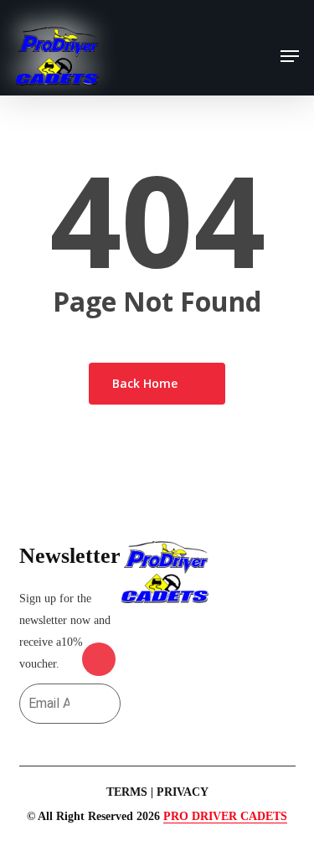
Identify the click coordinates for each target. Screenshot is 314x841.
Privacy (182, 792)
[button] (290, 56)
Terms (126, 792)
